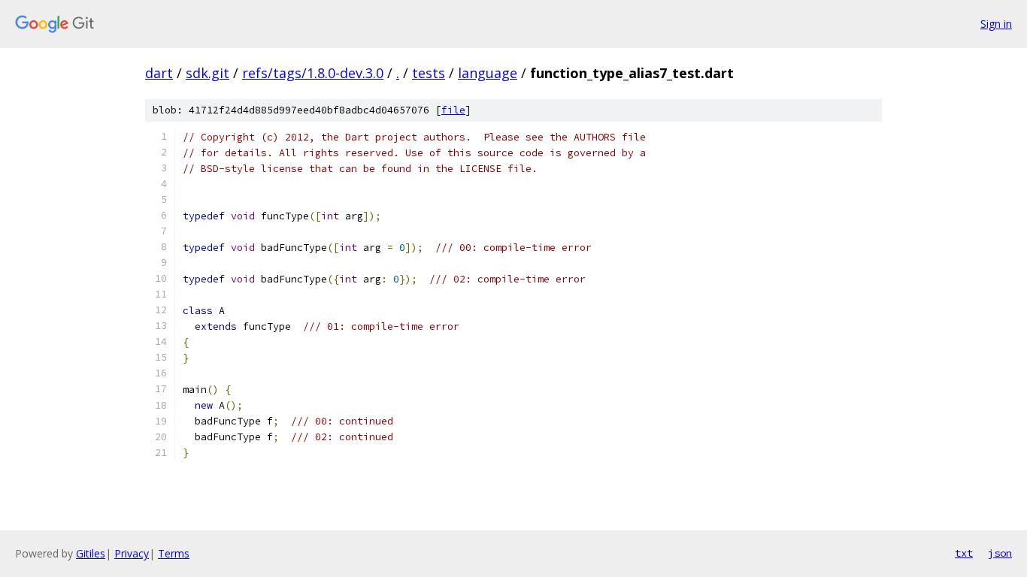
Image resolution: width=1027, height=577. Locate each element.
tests (428, 73)
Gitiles (90, 553)
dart (159, 73)
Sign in (996, 24)
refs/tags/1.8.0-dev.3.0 (312, 73)
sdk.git (207, 73)
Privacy (131, 553)
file (453, 110)
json (1000, 553)
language (487, 73)
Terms (173, 553)
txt (964, 553)
